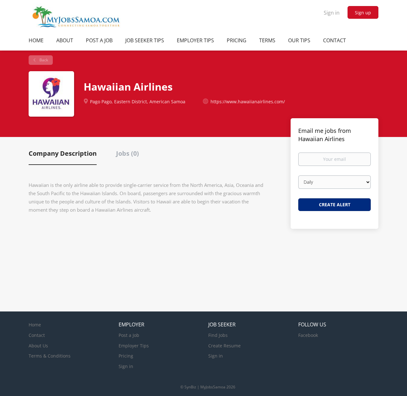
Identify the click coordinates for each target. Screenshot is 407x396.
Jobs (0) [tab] (127, 153)
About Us (38, 346)
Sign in (332, 12)
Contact (37, 335)
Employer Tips (134, 346)
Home (35, 325)
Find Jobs (218, 335)
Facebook (308, 335)
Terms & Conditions (50, 356)
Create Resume (224, 346)
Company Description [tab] (63, 153)
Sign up (363, 13)
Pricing (126, 356)
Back (43, 60)
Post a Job (129, 335)
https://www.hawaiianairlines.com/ (247, 102)
